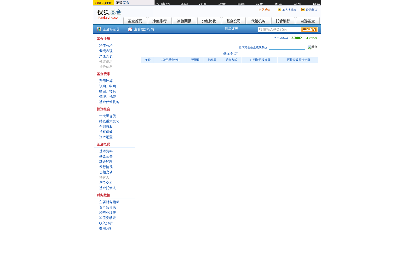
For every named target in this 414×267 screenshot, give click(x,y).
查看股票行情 (144, 29)
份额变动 (106, 172)
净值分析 (106, 46)
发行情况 (106, 167)
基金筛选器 (111, 29)
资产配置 (106, 137)
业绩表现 (106, 51)
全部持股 (106, 126)
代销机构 (258, 21)
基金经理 (106, 161)
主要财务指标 (109, 202)
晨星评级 (231, 29)
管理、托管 (107, 96)
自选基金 (307, 21)
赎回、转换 (107, 91)
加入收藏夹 (289, 9)
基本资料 (106, 151)
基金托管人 (107, 188)
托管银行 (283, 21)
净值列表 (106, 56)
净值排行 (159, 21)
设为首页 (311, 9)
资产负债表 (107, 207)
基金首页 (135, 21)
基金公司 (233, 21)
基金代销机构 (109, 102)
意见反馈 (264, 9)
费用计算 (106, 81)
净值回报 (184, 21)
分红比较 (209, 21)
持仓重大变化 (109, 121)
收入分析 (106, 223)
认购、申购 (107, 86)
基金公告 (106, 156)
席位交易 (106, 183)
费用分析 (106, 228)
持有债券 (106, 132)
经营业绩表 (107, 212)
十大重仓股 (107, 116)
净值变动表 (107, 218)
